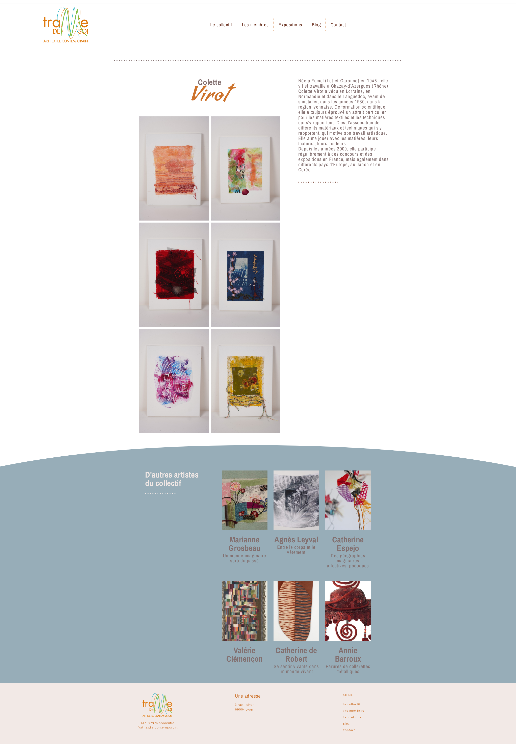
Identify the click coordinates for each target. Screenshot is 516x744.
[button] (209, 111)
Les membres (255, 24)
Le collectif (221, 24)
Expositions (290, 24)
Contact (338, 24)
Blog (316, 24)
